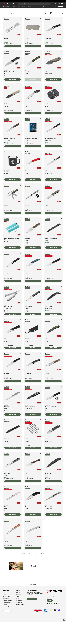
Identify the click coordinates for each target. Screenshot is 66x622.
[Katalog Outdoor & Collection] (33, 127)
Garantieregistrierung (7, 602)
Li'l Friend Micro (48, 71)
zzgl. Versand (10, 43)
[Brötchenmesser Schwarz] (53, 127)
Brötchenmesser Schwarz (50, 138)
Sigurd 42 (27, 205)
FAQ (4, 592)
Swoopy (46, 205)
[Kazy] (12, 94)
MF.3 (5, 339)
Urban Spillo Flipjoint (49, 506)
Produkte (13, 6)
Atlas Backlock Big (28, 306)
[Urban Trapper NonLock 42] (53, 395)
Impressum (61, 618)
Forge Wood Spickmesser (9, 138)
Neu (56, 6)
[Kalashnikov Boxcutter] (53, 429)
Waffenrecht (18, 592)
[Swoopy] (53, 194)
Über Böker (23, 6)
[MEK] (33, 529)
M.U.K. (26, 473)
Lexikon (4, 594)
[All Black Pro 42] (53, 462)
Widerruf (5, 604)
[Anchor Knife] (12, 462)
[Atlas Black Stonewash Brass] (53, 227)
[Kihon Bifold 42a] (33, 362)
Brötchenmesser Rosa (8, 506)
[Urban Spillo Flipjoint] (53, 496)
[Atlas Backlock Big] (33, 295)
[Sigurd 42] (33, 194)
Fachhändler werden (19, 602)
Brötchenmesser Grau (8, 406)
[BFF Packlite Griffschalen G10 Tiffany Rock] (12, 227)
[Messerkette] (33, 429)
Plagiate (17, 598)
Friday (46, 273)
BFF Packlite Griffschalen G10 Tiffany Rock (11, 239)
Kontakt (52, 0)
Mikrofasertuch (28, 38)
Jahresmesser (18, 594)
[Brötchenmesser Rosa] (12, 496)
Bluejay (26, 273)
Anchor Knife (7, 473)
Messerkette (27, 440)
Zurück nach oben (33, 584)
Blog (56, 0)
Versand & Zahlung (6, 596)
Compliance (18, 596)
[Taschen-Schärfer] (53, 94)
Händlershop (51, 6)
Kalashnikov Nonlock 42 (9, 71)
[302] (33, 496)
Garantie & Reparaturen (7, 600)
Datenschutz (52, 616)
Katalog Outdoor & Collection (31, 138)
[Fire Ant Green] (33, 61)
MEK (25, 540)
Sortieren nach (6, 13)
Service (29, 6)
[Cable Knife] (12, 529)
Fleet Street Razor (8, 306)
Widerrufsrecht (57, 616)
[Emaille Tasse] (12, 161)
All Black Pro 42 (48, 473)
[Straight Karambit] (53, 295)
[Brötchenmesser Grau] (12, 395)
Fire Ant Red (27, 171)
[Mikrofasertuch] (33, 27)
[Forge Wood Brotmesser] (53, 161)
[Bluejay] (33, 262)
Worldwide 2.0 (48, 339)
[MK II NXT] (12, 194)
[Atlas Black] (12, 262)
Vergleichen (46, 13)
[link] (23, 553)
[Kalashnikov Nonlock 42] (12, 61)
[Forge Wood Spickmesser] (12, 127)
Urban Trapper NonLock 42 (50, 406)
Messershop (45, 6)
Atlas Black (6, 273)
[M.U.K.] (33, 462)
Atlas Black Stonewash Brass (51, 238)
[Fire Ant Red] (33, 161)
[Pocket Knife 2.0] (33, 94)
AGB (62, 616)
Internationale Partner (20, 604)
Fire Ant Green (28, 71)
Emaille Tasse (7, 171)
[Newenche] (12, 362)
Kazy (5, 105)
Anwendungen (6, 6)
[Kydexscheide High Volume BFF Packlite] (33, 329)
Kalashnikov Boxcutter (49, 440)
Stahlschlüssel (6, 598)
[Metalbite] (12, 27)
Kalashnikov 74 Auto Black (30, 406)
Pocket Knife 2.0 (28, 105)
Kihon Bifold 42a (28, 373)
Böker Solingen (8, 616)
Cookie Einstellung (39, 616)
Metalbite (6, 38)
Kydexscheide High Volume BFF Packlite (33, 339)
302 (25, 506)
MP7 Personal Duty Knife (9, 440)
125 (36, 553)
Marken (18, 6)
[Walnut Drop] (33, 227)
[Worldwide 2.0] (53, 329)
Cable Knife (6, 540)
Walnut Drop (27, 238)
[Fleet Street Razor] (12, 295)
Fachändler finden (19, 600)
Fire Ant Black (48, 38)
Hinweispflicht (6, 606)
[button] (62, 4)
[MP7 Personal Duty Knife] (12, 429)
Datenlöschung (46, 616)
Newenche (6, 373)
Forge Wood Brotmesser (50, 171)
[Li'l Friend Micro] (53, 61)
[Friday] (53, 262)
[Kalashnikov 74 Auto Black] (33, 395)
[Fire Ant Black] (53, 27)
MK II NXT (6, 205)
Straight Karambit (48, 306)
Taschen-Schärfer (49, 105)
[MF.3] (12, 329)
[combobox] (34, 4)
